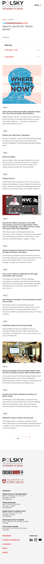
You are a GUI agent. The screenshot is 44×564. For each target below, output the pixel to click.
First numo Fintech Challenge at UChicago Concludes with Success (20, 275)
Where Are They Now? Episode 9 (16, 135)
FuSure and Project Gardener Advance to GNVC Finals (19, 395)
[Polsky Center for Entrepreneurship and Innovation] (16, 5)
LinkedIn (31, 539)
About (5, 552)
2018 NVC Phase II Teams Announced (17, 418)
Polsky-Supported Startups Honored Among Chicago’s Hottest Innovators (21, 251)
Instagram (35, 539)
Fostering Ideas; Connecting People (17, 325)
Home (4, 19)
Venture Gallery (8, 157)
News (4, 548)
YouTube (40, 539)
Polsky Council (8, 178)
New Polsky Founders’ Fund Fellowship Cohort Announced (21, 301)
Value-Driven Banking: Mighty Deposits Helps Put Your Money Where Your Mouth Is (21, 113)
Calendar (6, 544)
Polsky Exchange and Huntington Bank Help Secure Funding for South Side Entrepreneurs (21, 372)
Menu (36, 5)
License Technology (11, 540)
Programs (6, 536)
